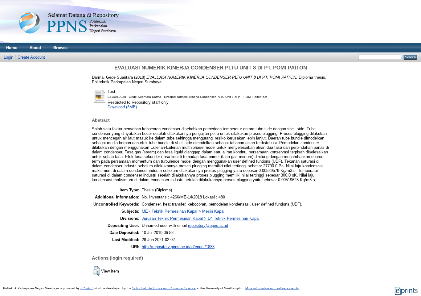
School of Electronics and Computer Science (164, 288)
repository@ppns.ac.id (208, 225)
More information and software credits (272, 288)
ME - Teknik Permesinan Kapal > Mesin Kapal (183, 211)
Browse (60, 47)
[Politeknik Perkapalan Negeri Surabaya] (81, 42)
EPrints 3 (86, 288)
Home (11, 47)
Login (8, 57)
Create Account (31, 57)
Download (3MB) (122, 107)
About (35, 47)
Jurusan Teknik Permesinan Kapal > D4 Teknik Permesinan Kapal (201, 218)
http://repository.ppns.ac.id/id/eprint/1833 (178, 246)
